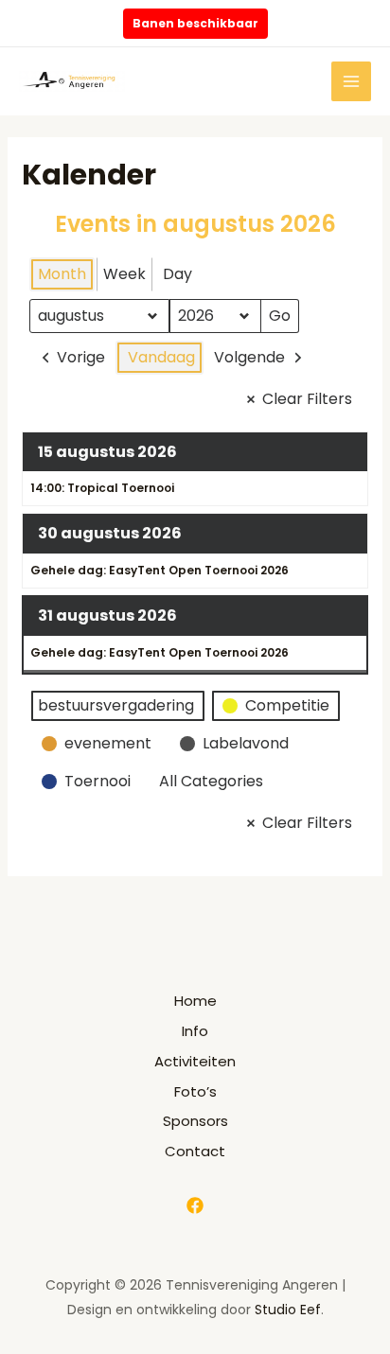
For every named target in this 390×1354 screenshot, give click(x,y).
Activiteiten (195, 1061)
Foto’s (195, 1091)
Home (195, 1001)
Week (124, 274)
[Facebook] (195, 1205)
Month (62, 274)
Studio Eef (288, 1309)
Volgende (249, 357)
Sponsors (195, 1121)
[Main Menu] (351, 82)
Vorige (81, 357)
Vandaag (161, 357)
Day (177, 274)
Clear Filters (307, 399)
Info (195, 1031)
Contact (195, 1151)
